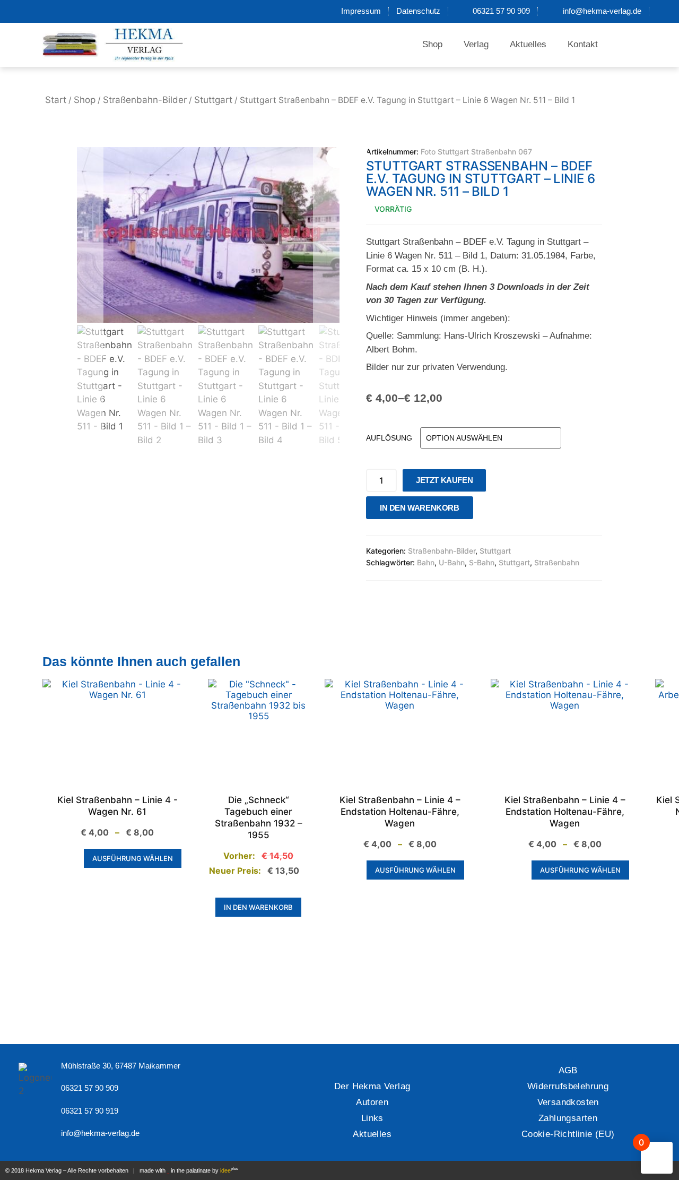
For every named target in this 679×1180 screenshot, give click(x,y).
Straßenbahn (556, 562)
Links (372, 1118)
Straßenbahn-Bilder (145, 99)
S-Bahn (481, 562)
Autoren (372, 1102)
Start (55, 99)
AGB (568, 1070)
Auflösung (389, 438)
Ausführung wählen (132, 858)
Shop (432, 44)
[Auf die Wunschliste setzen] (484, 510)
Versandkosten (568, 1102)
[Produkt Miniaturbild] (347, 157)
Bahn (425, 562)
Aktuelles (528, 44)
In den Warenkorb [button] (258, 907)
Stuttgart (213, 99)
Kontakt (583, 44)
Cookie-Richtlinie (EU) (568, 1134)
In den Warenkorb (419, 507)
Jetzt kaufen (444, 480)
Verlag (476, 44)
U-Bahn (452, 562)
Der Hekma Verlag (372, 1086)
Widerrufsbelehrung (567, 1086)
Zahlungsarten (567, 1118)
